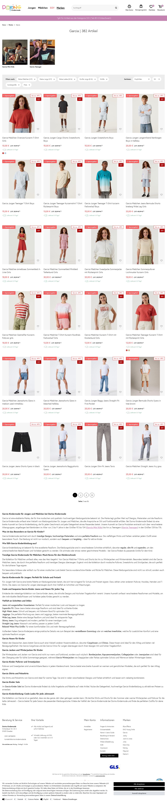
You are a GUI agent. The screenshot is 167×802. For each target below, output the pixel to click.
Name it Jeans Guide (107, 733)
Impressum (104, 748)
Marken (61, 7)
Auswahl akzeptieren (139, 793)
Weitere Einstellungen (69, 799)
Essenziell (9, 799)
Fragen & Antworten (107, 726)
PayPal (46, 799)
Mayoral (125, 751)
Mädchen (43, 7)
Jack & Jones (127, 739)
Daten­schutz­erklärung (58, 795)
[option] (83, 18)
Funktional (57, 799)
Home (4, 25)
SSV (52, 7)
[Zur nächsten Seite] (92, 495)
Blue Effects (127, 726)
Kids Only (126, 745)
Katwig (125, 748)
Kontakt (103, 751)
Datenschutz (104, 739)
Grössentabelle (105, 730)
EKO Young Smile (129, 730)
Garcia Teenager (129, 527)
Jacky (125, 736)
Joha (124, 742)
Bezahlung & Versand (107, 736)
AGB (101, 745)
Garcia (125, 733)
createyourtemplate (100, 776)
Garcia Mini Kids (94, 527)
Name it (125, 754)
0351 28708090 (10, 736)
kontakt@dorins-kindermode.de (15, 739)
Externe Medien (33, 799)
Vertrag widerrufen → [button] (109, 755)
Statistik (20, 799)
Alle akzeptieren (139, 784)
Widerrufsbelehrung (107, 742)
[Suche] (116, 8)
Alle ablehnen (139, 789)
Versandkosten (86, 774)
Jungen (32, 7)
